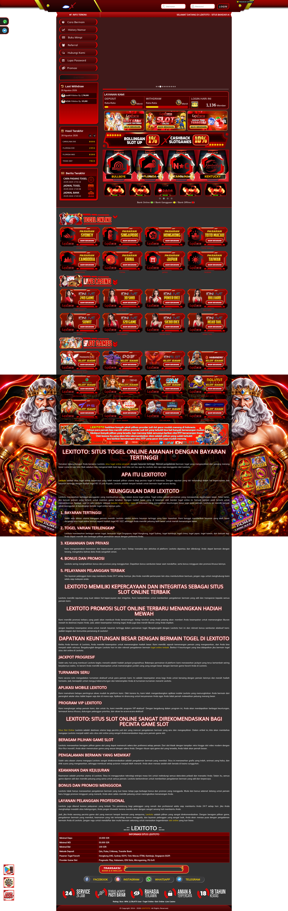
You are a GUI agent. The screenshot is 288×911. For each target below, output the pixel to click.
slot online (173, 820)
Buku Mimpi (74, 37)
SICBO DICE (165, 334)
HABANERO (207, 372)
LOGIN (223, 6)
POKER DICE (164, 310)
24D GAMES (80, 310)
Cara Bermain (75, 22)
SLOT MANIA (122, 420)
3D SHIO (122, 310)
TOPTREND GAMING (122, 396)
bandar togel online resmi (123, 502)
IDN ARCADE (164, 420)
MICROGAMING (80, 396)
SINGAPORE (122, 248)
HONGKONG (164, 248)
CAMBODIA (80, 272)
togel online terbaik (160, 647)
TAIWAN (207, 272)
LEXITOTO (145, 908)
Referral (72, 45)
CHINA (122, 272)
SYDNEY (79, 248)
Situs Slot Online (66, 730)
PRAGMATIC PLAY (79, 372)
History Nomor (76, 30)
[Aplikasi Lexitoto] (9, 869)
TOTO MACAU (207, 248)
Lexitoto (149, 814)
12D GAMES (122, 334)
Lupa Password (76, 60)
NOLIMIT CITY (207, 396)
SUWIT (80, 334)
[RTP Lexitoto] (9, 895)
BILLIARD (207, 310)
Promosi (71, 68)
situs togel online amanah (117, 463)
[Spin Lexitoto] (9, 882)
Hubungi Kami (75, 52)
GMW (164, 396)
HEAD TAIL (207, 334)
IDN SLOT (164, 372)
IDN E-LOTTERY (207, 420)
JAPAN (165, 272)
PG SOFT (122, 372)
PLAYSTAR (79, 420)
